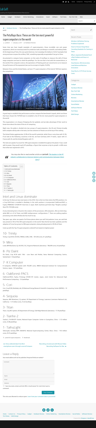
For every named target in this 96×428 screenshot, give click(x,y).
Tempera (83, 418)
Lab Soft (4, 9)
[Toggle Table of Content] (20, 166)
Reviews (73, 98)
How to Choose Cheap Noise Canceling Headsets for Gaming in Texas (82, 49)
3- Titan (7, 186)
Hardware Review (12, 28)
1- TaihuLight (10, 190)
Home (73, 2)
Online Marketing (76, 94)
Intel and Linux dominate (12, 169)
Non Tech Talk (75, 91)
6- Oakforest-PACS (10, 180)
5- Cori (7, 182)
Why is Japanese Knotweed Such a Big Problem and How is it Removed (81, 57)
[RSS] (68, 1)
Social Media (75, 104)
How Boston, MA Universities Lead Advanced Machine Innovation (80, 65)
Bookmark (27, 337)
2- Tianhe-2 (9, 188)
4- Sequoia (8, 184)
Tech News (74, 111)
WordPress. (90, 418)
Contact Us (80, 2)
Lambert (7, 43)
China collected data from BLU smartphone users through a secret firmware (17, 345)
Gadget (73, 84)
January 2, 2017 (17, 43)
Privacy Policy (88, 2)
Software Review (76, 108)
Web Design (75, 114)
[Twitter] (66, 1)
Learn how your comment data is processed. (42, 396)
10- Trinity (8, 171)
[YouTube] (63, 1)
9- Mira (7, 173)
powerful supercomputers (12, 337)
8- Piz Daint (8, 175)
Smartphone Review (77, 101)
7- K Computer (9, 177)
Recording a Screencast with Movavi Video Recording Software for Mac (52, 345)
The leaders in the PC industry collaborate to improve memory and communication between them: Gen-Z (37, 157)
